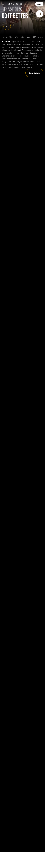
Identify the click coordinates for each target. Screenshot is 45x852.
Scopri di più (34, 73)
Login (39, 4)
